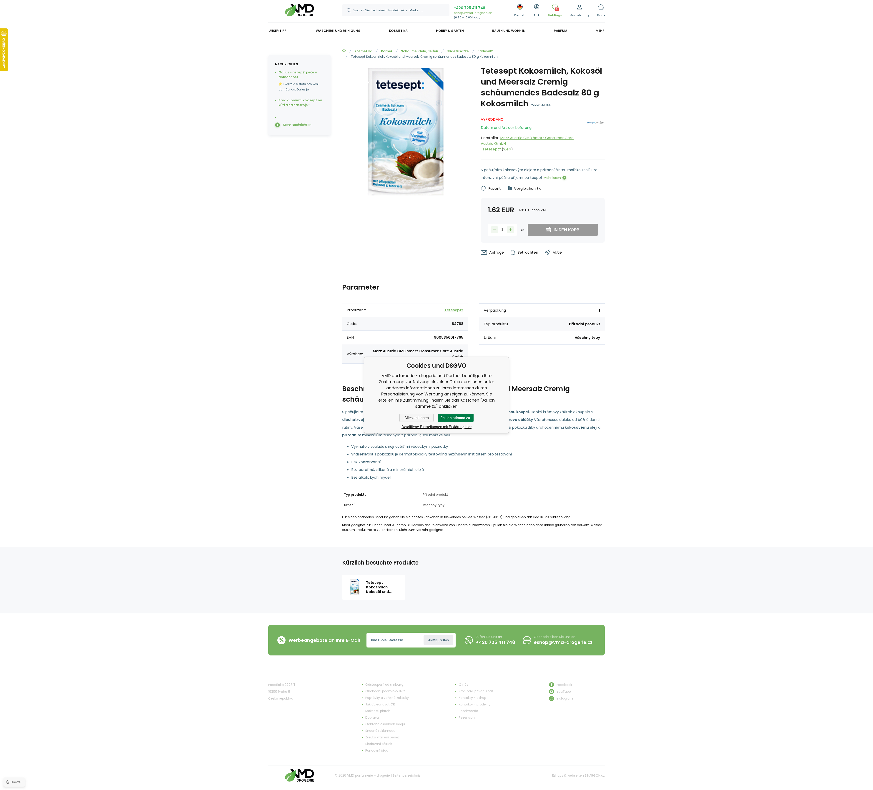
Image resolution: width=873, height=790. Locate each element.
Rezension (467, 717)
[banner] (299, 12)
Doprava (372, 717)
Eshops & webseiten (568, 775)
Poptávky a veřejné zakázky (387, 697)
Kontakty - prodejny (474, 704)
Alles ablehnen (416, 418)
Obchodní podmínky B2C (385, 691)
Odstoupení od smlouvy (384, 684)
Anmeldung (438, 640)
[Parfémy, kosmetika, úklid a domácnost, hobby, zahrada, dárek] (344, 51)
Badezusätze (458, 51)
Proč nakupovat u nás (476, 691)
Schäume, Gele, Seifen (419, 51)
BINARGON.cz (595, 775)
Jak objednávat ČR (380, 704)
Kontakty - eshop (472, 697)
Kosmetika (363, 51)
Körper (386, 51)
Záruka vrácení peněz (382, 737)
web (507, 149)
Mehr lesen (552, 177)
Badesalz (485, 51)
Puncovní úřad (376, 750)
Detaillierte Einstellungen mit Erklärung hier (436, 427)
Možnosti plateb (377, 711)
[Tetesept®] (596, 133)
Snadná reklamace (380, 730)
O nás (463, 684)
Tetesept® (491, 149)
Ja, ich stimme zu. (456, 418)
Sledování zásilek (378, 744)
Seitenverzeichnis (406, 775)
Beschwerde (468, 711)
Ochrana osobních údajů (385, 724)
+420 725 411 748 (469, 7)
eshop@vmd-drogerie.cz (473, 13)
